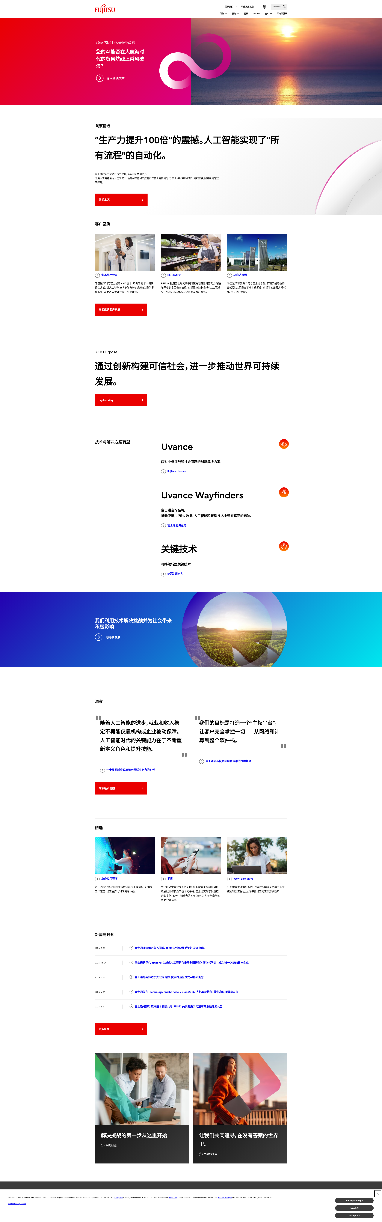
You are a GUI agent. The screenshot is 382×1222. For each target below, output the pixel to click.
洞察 (246, 13)
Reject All (354, 1208)
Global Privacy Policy (17, 1204)
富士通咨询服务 (176, 525)
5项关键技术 (175, 573)
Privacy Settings (354, 1200)
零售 (170, 878)
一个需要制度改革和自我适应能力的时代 (130, 770)
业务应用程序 (109, 878)
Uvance (256, 13)
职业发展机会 (247, 6)
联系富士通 (111, 1145)
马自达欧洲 (240, 275)
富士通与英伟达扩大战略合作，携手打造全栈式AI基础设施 (169, 977)
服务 (234, 13)
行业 (222, 13)
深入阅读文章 (116, 78)
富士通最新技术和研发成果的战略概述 (228, 761)
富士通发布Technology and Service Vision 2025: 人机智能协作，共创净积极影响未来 (186, 992)
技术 (267, 13)
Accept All (354, 1215)
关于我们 (229, 6)
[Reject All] (173, 1197)
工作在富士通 (210, 1154)
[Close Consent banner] (377, 1193)
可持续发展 (282, 13)
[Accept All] (118, 1197)
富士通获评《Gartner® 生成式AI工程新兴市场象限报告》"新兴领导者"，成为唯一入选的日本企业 (192, 962)
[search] (284, 6)
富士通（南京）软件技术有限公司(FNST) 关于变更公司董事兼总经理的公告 (179, 1006)
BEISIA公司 (174, 275)
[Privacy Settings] (225, 1197)
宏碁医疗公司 (109, 275)
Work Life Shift (243, 878)
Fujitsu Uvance (176, 471)
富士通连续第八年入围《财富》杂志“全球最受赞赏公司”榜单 (170, 948)
